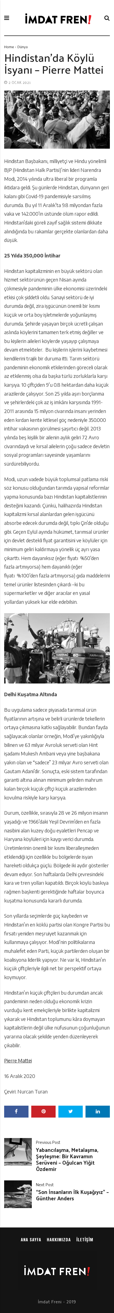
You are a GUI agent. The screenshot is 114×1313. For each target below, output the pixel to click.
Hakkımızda (59, 1239)
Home (9, 47)
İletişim (84, 1239)
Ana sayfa (31, 1239)
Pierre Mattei (18, 1060)
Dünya (22, 47)
